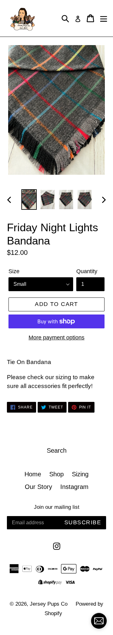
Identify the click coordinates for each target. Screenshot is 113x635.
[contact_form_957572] (99, 621)
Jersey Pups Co (48, 604)
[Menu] (103, 18)
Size (13, 271)
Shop (56, 474)
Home (32, 474)
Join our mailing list (56, 507)
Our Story (38, 486)
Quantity (86, 271)
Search (57, 450)
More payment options (56, 337)
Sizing (80, 474)
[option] (29, 199)
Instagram (74, 486)
